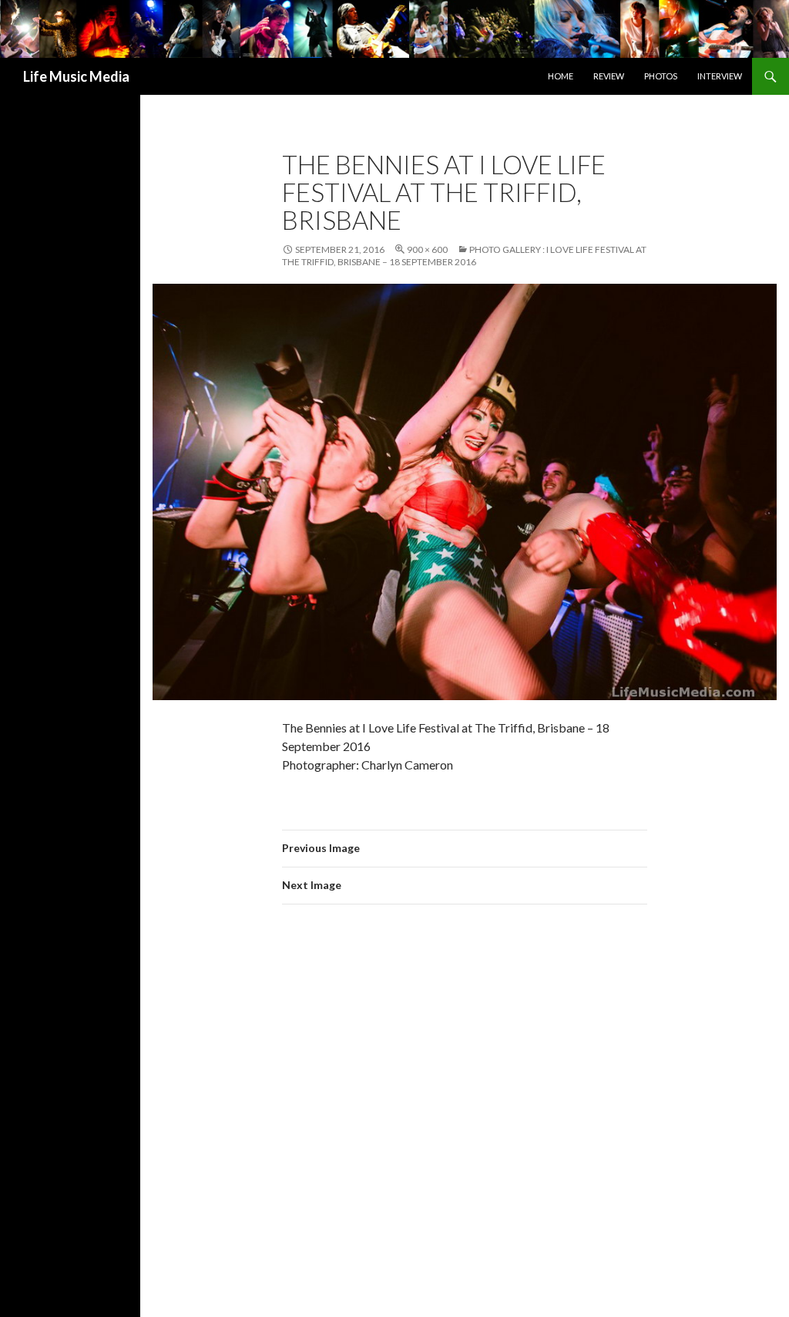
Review (608, 76)
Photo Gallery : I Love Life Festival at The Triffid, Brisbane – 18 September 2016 (464, 256)
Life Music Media (76, 76)
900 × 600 (427, 249)
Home (560, 76)
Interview (719, 76)
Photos (660, 76)
